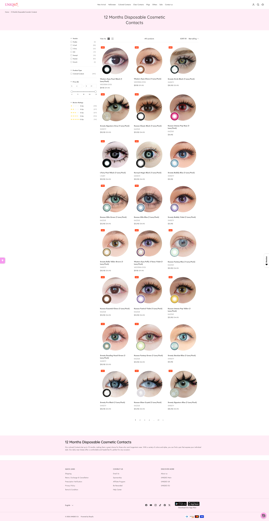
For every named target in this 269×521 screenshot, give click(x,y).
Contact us (169, 4)
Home (7, 12)
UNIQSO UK (165, 481)
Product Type (77, 70)
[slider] (72, 92)
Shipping (68, 473)
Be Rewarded (117, 485)
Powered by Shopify (87, 517)
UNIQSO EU (165, 485)
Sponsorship (117, 477)
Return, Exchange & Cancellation (76, 477)
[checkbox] (83, 42)
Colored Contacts (124, 4)
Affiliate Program (119, 481)
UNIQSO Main (166, 477)
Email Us (116, 473)
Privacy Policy (70, 485)
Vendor (75, 38)
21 (158, 420)
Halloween (112, 4)
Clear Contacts (138, 4)
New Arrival (101, 4)
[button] (264, 516)
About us (164, 473)
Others (154, 4)
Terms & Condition (71, 489)
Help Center (117, 489)
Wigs (148, 4)
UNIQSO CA (74, 517)
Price (76, 82)
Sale (161, 4)
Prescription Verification (73, 481)
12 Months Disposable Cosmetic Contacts (24, 12)
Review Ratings (78, 103)
